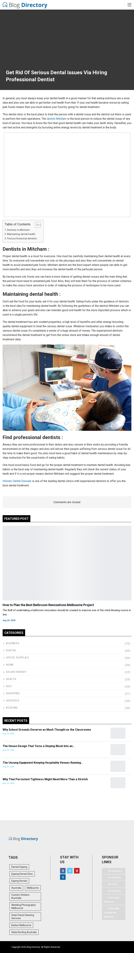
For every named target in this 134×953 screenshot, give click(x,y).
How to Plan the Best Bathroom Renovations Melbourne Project (48, 605)
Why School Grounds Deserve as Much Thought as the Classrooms (47, 729)
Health (11, 679)
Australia (16, 887)
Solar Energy (16, 672)
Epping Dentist (19, 880)
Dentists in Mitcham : (19, 230)
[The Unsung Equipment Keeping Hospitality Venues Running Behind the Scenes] (117, 766)
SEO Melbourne (115, 871)
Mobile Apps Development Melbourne (111, 912)
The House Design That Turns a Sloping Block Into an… (39, 746)
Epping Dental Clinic (22, 873)
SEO (9, 686)
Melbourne (33, 887)
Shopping (13, 693)
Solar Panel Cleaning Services (22, 917)
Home (10, 664)
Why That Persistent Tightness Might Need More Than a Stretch (45, 779)
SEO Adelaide (114, 877)
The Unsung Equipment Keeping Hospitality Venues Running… (43, 762)
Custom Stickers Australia (20, 896)
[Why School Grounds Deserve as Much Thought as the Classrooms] (117, 733)
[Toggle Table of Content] (36, 225)
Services (12, 700)
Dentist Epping (19, 866)
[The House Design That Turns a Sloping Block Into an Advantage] (117, 749)
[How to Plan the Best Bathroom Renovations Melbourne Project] (67, 563)
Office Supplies (17, 657)
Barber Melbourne (21, 925)
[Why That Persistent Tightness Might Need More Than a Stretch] (117, 782)
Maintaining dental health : (21, 234)
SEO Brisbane (114, 891)
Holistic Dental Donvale (17, 481)
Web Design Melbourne (111, 899)
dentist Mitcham (56, 118)
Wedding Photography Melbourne (23, 906)
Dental (11, 650)
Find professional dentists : (22, 238)
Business (12, 643)
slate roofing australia (24, 932)
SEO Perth (112, 884)
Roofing (12, 707)
